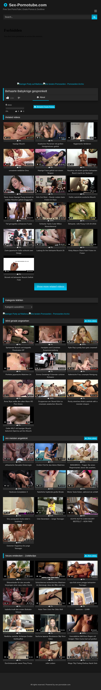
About (42, 97)
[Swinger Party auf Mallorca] (30, 84)
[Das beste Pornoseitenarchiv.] (63, 84)
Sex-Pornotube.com (27, 5)
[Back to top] (93, 682)
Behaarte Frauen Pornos (45, 107)
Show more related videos (50, 286)
